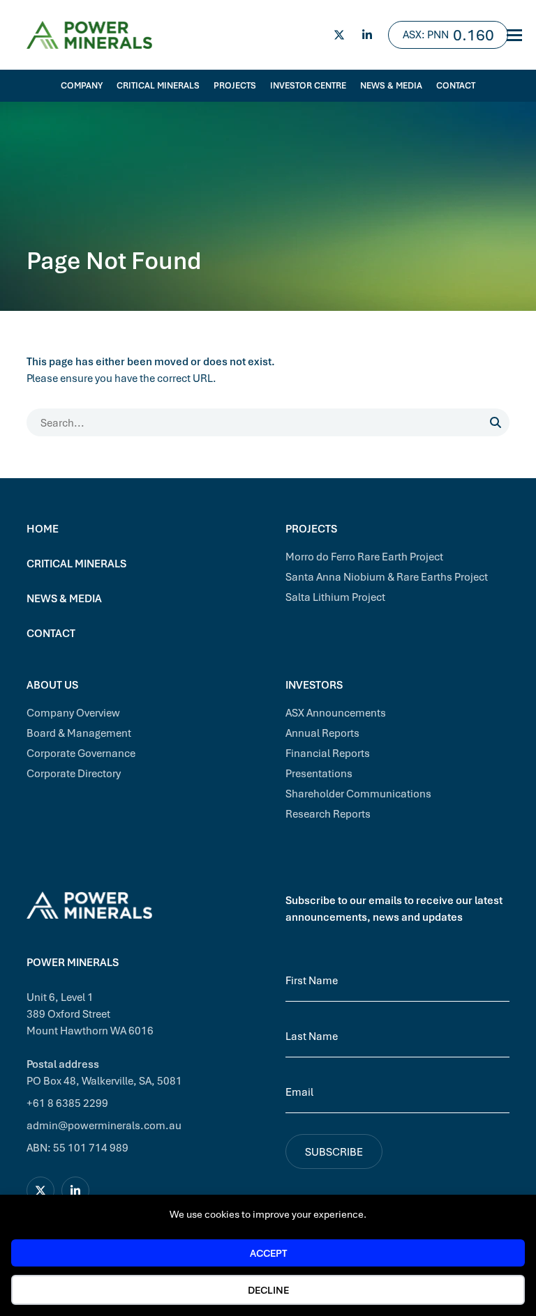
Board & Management (79, 733)
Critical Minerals (158, 85)
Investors (314, 684)
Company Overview (73, 712)
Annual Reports (322, 733)
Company (82, 85)
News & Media (391, 85)
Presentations (318, 773)
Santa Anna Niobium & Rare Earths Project (386, 576)
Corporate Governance (81, 753)
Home (43, 528)
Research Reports (328, 813)
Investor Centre (308, 85)
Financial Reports (327, 753)
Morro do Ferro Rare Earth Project (364, 556)
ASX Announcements (335, 712)
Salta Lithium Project (335, 597)
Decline (268, 1289)
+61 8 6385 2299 (67, 1103)
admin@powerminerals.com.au (104, 1125)
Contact (455, 85)
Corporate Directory (74, 773)
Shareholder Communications (358, 793)
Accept (268, 1253)
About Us (52, 684)
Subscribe (334, 1151)
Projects (235, 85)
